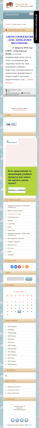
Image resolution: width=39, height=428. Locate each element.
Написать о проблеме (17, 190)
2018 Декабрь (12, 333)
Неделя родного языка (15, 210)
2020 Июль (11, 342)
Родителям (11, 230)
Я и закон (11, 248)
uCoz (30, 425)
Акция (9, 251)
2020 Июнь (11, 339)
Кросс (9, 227)
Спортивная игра (13, 217)
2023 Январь (12, 361)
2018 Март (11, 330)
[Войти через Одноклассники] (27, 266)
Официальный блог (14, 387)
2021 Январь (12, 352)
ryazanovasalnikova (13, 93)
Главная (8, 24)
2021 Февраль (12, 355)
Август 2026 (19, 291)
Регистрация (17, 110)
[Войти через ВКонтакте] (15, 266)
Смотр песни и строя (16, 30)
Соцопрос (11, 255)
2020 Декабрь (12, 348)
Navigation (12, 14)
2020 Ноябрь (12, 345)
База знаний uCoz (13, 393)
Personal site (22, 4)
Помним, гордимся (14, 242)
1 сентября (11, 224)
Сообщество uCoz (13, 390)
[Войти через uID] (12, 266)
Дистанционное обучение (16, 238)
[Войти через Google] (23, 267)
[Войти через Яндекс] (19, 266)
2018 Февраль (12, 326)
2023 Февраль (12, 364)
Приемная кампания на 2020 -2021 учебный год (19, 234)
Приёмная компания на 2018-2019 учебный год (19, 206)
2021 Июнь (11, 358)
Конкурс (10, 220)
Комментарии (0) (13, 95)
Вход (24, 110)
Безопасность (12, 245)
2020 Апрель (12, 336)
